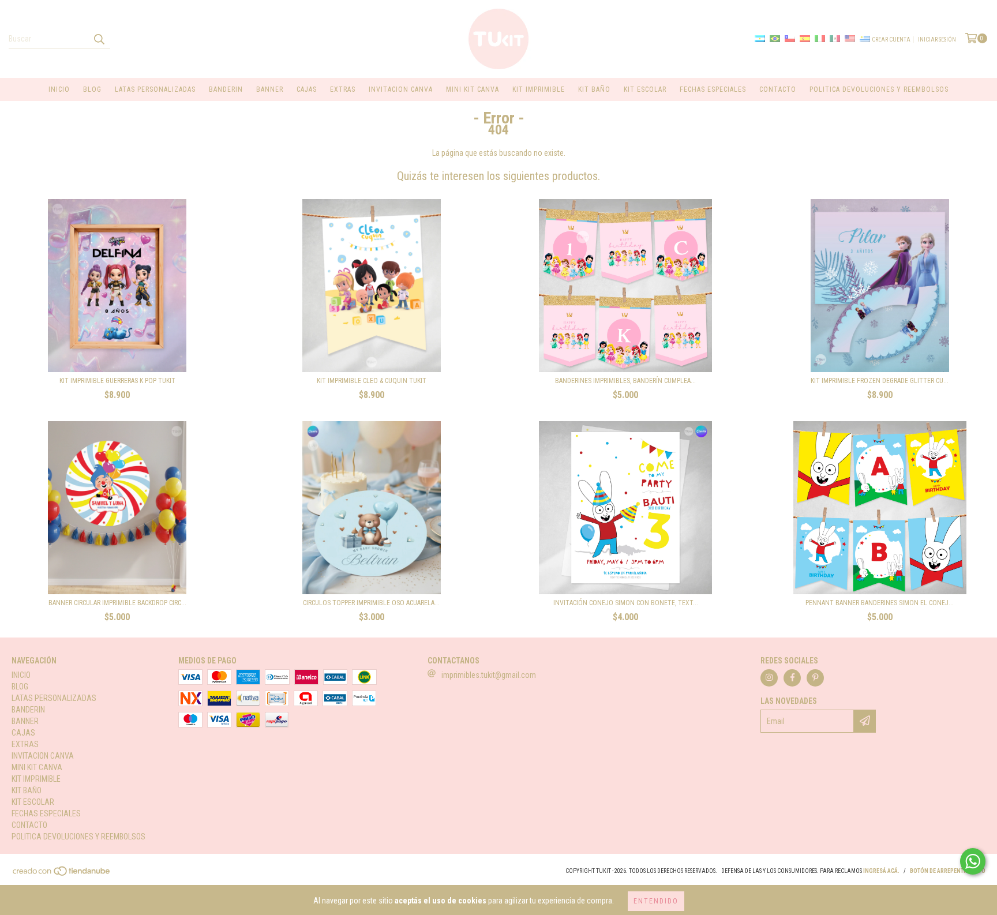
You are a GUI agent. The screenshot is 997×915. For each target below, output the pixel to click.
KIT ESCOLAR (645, 89)
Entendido (656, 901)
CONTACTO (777, 89)
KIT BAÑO (594, 89)
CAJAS (307, 89)
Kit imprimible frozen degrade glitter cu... (880, 381)
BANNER (269, 89)
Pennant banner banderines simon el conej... (879, 603)
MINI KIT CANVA (472, 89)
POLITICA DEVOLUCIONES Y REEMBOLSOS (879, 89)
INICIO (59, 89)
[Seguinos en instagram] (769, 678)
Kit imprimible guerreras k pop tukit (117, 381)
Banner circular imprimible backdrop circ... (117, 603)
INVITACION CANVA (401, 89)
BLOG (92, 89)
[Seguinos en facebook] (792, 678)
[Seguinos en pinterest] (815, 678)
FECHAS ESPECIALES (713, 89)
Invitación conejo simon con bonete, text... (625, 603)
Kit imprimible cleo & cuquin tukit (371, 381)
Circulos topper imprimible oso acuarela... (371, 603)
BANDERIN (226, 89)
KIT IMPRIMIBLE (538, 89)
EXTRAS (342, 89)
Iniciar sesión (937, 39)
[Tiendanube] (62, 874)
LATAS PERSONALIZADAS (155, 89)
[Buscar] (98, 38)
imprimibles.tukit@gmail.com (488, 675)
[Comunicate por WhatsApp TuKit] (972, 861)
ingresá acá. (881, 871)
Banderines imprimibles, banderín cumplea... (625, 381)
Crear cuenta (891, 39)
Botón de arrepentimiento (947, 871)
